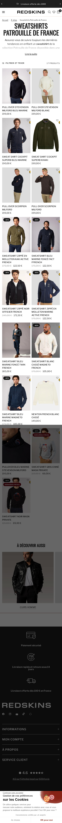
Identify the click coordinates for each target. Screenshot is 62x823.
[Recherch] (49, 12)
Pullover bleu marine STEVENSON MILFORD (15, 469)
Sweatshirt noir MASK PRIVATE (16, 518)
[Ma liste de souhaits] (54, 12)
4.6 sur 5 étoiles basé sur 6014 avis (31, 779)
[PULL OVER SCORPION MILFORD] (16, 185)
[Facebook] (5, 714)
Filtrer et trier (15, 63)
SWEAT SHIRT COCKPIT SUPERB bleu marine (15, 158)
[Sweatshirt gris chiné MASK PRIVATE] (46, 445)
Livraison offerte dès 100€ (33, 4)
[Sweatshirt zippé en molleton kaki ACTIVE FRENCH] (16, 234)
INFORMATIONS (14, 729)
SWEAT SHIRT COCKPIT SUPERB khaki (44, 158)
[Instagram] (12, 714)
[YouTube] (19, 714)
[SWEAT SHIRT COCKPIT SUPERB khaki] (46, 135)
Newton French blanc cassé (45, 416)
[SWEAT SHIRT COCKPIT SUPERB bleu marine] (16, 135)
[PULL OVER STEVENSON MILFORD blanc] (46, 86)
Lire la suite (31, 54)
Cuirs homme (28, 607)
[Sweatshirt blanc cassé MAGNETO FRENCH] (46, 340)
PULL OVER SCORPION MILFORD (14, 208)
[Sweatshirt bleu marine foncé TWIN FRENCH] (16, 340)
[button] (28, 71)
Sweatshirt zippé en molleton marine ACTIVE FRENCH (44, 312)
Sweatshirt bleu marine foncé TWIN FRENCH (13, 364)
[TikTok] (25, 714)
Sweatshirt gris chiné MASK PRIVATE (45, 469)
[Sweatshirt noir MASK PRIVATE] (16, 495)
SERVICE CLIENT (15, 760)
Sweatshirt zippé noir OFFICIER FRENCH (15, 310)
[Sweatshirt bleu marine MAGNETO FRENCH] (16, 393)
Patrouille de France (24, 47)
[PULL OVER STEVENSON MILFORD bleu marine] (16, 86)
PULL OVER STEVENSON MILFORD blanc (45, 109)
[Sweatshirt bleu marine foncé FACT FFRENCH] (46, 234)
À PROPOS (10, 749)
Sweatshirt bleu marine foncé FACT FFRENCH (43, 259)
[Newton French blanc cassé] (46, 393)
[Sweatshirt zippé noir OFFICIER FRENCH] (16, 287)
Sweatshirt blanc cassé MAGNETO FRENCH (43, 364)
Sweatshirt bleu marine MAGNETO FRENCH (12, 417)
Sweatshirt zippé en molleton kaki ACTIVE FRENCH (15, 259)
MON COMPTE (13, 739)
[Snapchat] (32, 714)
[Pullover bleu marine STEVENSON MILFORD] (16, 445)
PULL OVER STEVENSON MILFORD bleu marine (15, 109)
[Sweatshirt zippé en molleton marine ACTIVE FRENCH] (46, 287)
